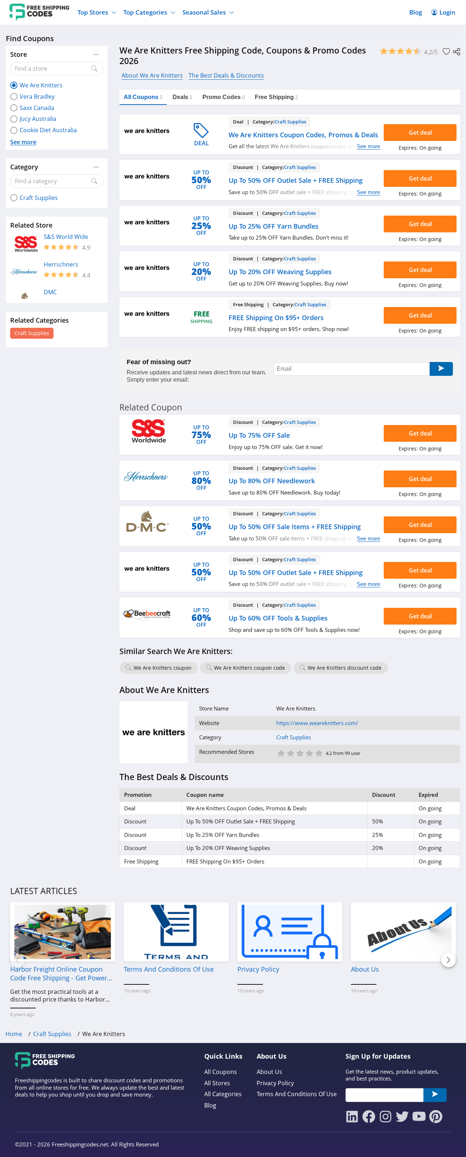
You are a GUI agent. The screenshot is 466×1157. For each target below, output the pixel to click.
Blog (415, 12)
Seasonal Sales (204, 12)
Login (447, 12)
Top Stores (93, 12)
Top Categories (145, 12)
